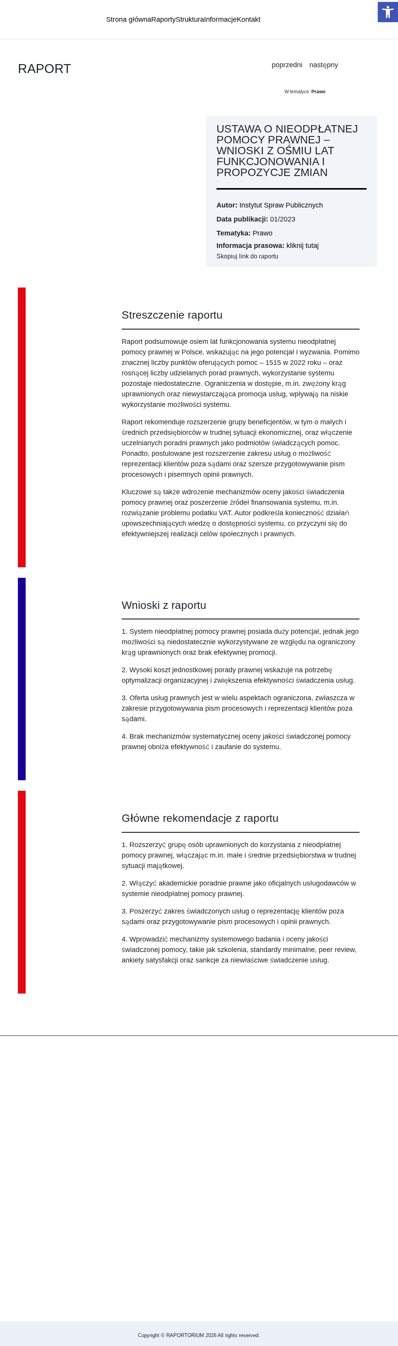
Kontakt (248, 19)
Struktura (190, 19)
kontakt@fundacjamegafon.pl (49, 1216)
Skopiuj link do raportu (247, 256)
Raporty (163, 19)
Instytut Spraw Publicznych (281, 205)
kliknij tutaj (302, 245)
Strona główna (128, 19)
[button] (388, 12)
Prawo (262, 233)
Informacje (220, 19)
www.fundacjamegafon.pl (43, 1195)
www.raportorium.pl (34, 1205)
